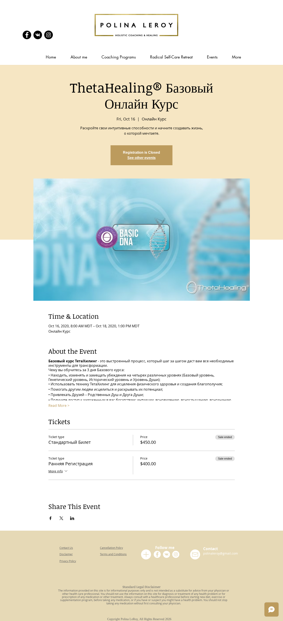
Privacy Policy (67, 561)
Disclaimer (66, 554)
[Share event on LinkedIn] (72, 518)
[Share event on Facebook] (50, 518)
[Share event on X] (61, 518)
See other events (141, 158)
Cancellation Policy (111, 547)
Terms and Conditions (113, 554)
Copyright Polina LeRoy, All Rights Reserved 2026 (140, 619)
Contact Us (66, 547)
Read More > (58, 405)
